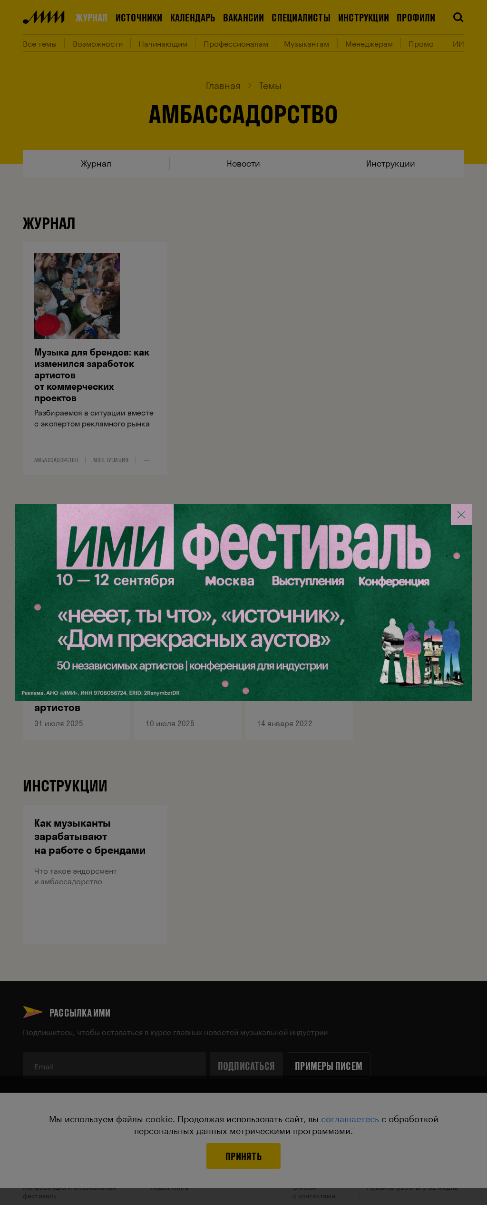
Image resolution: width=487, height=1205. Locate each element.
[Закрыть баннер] (461, 514)
